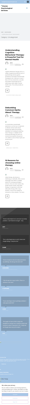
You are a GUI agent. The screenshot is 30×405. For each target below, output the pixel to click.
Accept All (15, 394)
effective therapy (11, 95)
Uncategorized (18, 65)
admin (11, 62)
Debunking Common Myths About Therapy (13, 110)
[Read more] (7, 92)
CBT (7, 95)
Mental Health (18, 95)
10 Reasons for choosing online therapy (12, 162)
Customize (15, 398)
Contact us (3, 364)
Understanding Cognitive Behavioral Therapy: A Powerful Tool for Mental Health (14, 55)
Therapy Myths (15, 147)
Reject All (15, 402)
